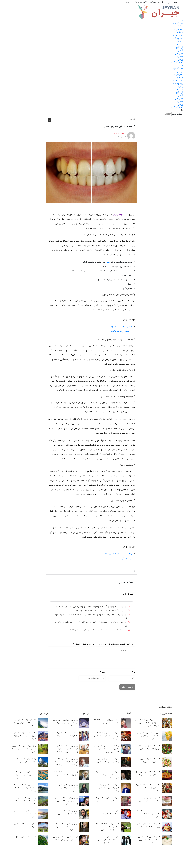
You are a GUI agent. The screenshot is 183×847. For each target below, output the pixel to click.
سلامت (180, 44)
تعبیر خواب (178, 29)
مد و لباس (179, 53)
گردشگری (179, 47)
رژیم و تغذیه (178, 38)
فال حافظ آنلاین (176, 62)
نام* (133, 672)
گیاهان (180, 50)
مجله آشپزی (178, 23)
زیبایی (180, 41)
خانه (181, 20)
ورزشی (180, 59)
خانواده (180, 32)
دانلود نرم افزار (177, 35)
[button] (91, 110)
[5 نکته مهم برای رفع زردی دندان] (91, 172)
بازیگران (180, 26)
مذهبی (180, 56)
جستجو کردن (177, 114)
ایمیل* (102, 672)
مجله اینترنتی (117, 214)
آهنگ (128, 713)
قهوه (109, 262)
